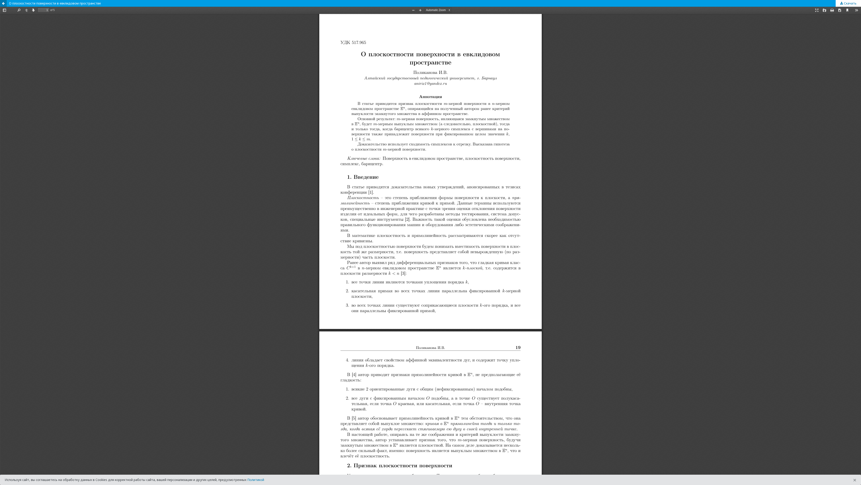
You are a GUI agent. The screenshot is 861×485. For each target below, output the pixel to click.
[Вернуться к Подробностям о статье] (3, 3)
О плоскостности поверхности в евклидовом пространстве (55, 3)
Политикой (255, 480)
